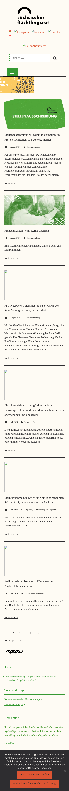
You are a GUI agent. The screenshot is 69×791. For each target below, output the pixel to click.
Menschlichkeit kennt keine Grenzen (26, 230)
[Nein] (64, 770)
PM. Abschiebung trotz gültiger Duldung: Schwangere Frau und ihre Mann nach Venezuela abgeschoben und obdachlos (34, 410)
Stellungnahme (51, 510)
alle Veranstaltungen (13, 704)
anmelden (9, 743)
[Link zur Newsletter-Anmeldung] (34, 45)
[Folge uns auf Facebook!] (38, 32)
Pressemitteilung (33, 318)
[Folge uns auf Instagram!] (21, 32)
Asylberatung (29, 593)
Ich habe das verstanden (34, 774)
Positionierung (39, 510)
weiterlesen (10, 183)
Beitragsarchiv (13, 640)
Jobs (38, 147)
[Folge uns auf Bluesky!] (54, 32)
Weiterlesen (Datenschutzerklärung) (34, 783)
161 (30, 633)
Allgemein (31, 147)
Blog (38, 238)
